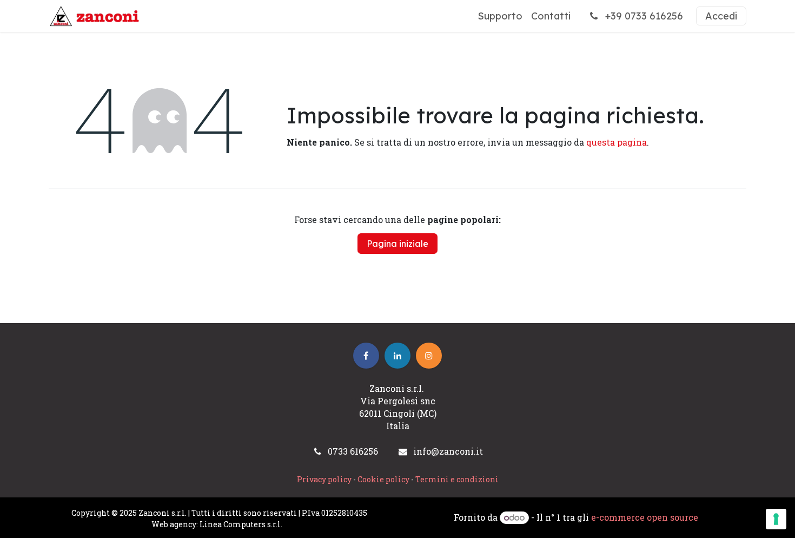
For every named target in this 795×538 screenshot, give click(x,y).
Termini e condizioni (457, 479)
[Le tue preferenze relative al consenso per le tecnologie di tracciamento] (776, 519)
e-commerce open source (644, 517)
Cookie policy (383, 479)
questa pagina (616, 142)
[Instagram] (429, 356)
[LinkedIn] (397, 356)
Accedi (721, 16)
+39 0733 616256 (642, 16)
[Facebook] (366, 356)
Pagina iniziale (397, 243)
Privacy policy (324, 479)
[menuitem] (500, 16)
